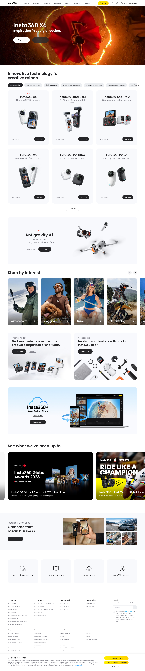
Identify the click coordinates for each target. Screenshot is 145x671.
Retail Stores (90, 606)
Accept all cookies (116, 658)
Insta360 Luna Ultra (14, 606)
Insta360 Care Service (15, 642)
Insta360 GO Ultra (13, 618)
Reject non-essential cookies (116, 662)
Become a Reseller (40, 642)
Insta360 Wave (39, 606)
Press (62, 636)
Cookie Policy (78, 665)
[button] (112, 3)
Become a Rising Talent (41, 639)
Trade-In (11, 645)
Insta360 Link (38, 612)
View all (73, 208)
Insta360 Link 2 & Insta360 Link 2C (44, 609)
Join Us (62, 651)
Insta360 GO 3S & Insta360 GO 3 (18, 621)
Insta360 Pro (64, 609)
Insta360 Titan (64, 606)
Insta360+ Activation (14, 651)
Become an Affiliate (40, 636)
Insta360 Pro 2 (64, 603)
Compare (19, 351)
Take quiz (32, 351)
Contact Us (37, 633)
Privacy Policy (129, 611)
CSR (61, 642)
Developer (37, 645)
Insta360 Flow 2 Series (15, 624)
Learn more (40, 40)
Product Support (13, 633)
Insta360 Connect (40, 615)
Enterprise (37, 648)
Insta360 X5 (12, 612)
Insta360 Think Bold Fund (68, 648)
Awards (62, 645)
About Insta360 (65, 633)
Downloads (12, 648)
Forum (89, 633)
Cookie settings (116, 667)
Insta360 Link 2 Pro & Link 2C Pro (44, 603)
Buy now (21, 40)
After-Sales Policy (14, 639)
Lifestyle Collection (92, 639)
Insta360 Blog (64, 639)
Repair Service (13, 636)
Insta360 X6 (12, 603)
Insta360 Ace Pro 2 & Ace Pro (17, 615)
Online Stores (91, 603)
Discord (89, 636)
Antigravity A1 (12, 609)
